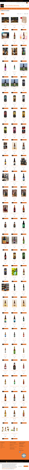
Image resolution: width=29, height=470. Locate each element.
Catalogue (2, 445)
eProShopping (13, 461)
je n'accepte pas (20, 466)
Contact (22, 2)
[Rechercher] (27, 5)
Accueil (1, 444)
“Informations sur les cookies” (6, 468)
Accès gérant (26, 460)
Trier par (18, 13)
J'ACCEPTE (26, 466)
